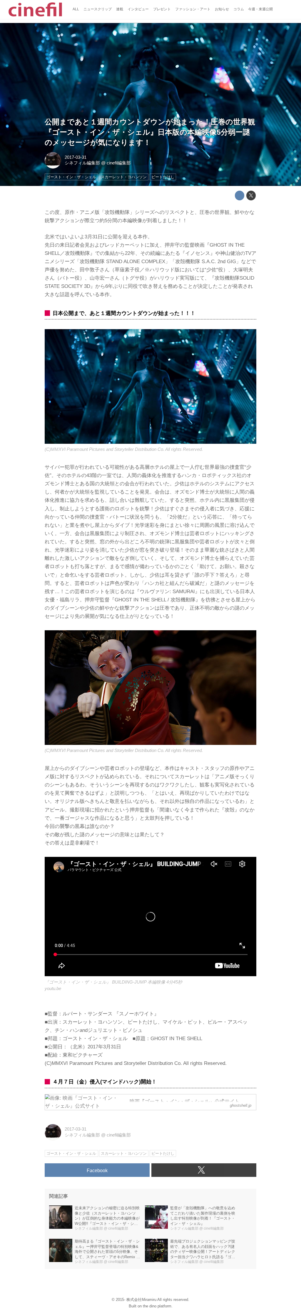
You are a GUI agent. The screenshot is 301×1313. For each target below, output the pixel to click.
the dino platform (157, 1306)
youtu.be (53, 988)
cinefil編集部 (119, 163)
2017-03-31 (75, 157)
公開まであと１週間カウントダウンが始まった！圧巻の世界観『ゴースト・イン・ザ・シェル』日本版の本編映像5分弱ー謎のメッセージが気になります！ (150, 132)
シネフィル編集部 (82, 163)
